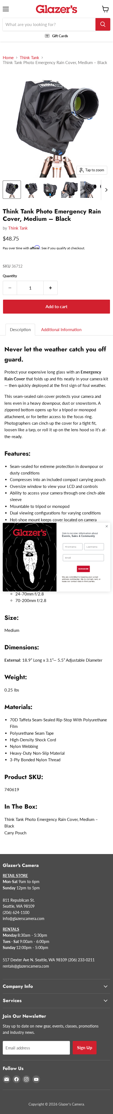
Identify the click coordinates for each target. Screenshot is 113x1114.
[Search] (102, 24)
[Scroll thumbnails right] (105, 190)
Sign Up (84, 1047)
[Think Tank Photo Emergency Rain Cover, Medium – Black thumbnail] (12, 189)
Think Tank (29, 57)
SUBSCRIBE (83, 569)
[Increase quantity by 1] (51, 288)
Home (8, 57)
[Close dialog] (106, 526)
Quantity (10, 276)
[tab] (20, 329)
